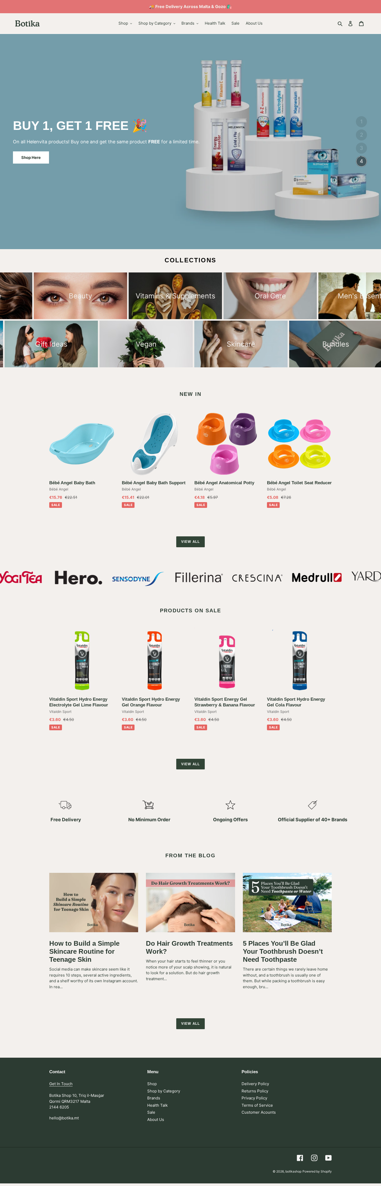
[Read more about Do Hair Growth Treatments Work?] (190, 902)
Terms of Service (257, 1105)
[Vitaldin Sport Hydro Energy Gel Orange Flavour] (154, 660)
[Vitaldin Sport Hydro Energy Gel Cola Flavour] (299, 660)
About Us (155, 1119)
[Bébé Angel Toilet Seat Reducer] (299, 443)
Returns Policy (255, 1091)
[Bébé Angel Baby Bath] (81, 443)
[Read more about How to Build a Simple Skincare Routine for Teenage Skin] (93, 902)
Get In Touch (61, 1083)
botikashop (293, 1171)
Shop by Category (163, 1091)
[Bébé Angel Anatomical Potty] (226, 443)
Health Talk (157, 1105)
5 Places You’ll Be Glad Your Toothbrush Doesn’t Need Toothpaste (283, 951)
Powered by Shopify (317, 1171)
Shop (152, 1083)
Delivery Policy (255, 1083)
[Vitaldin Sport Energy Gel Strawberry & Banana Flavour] (226, 660)
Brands (153, 1098)
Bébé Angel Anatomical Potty (224, 482)
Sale (151, 1112)
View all (190, 542)
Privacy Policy (254, 1098)
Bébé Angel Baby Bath (72, 482)
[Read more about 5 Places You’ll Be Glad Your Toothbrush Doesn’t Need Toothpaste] (287, 902)
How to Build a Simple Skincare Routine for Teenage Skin (84, 951)
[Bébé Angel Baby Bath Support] (154, 443)
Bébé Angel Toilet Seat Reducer (299, 482)
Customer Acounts (259, 1112)
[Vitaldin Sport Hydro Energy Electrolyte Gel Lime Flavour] (81, 660)
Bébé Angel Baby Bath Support (154, 482)
